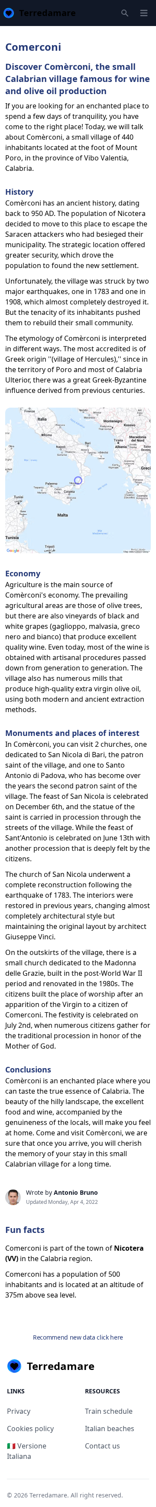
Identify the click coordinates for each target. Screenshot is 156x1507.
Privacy (18, 1411)
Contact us (102, 1446)
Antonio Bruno (76, 1192)
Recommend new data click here (78, 1337)
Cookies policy (30, 1428)
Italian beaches (109, 1428)
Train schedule (109, 1411)
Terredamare (48, 1495)
